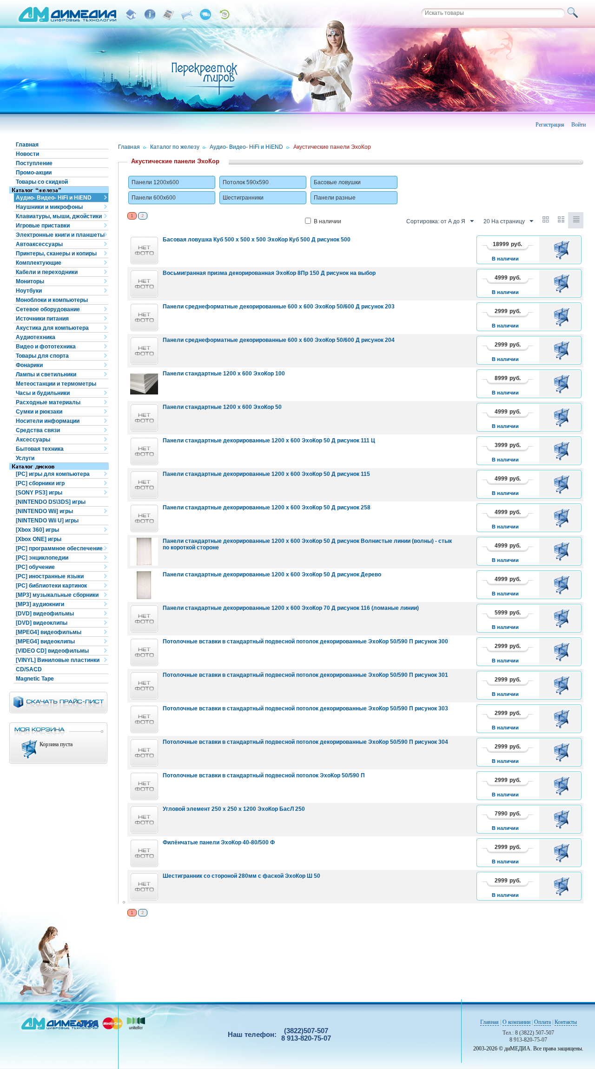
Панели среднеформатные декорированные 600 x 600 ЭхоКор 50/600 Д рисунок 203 (279, 306)
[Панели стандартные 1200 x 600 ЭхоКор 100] (144, 384)
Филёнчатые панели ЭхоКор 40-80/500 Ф (219, 842)
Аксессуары (33, 439)
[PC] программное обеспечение (59, 548)
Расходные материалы (48, 402)
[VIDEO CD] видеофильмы (52, 651)
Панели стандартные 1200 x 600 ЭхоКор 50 (222, 407)
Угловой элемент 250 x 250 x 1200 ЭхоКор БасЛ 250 (234, 809)
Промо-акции (34, 172)
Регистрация (550, 124)
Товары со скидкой (42, 182)
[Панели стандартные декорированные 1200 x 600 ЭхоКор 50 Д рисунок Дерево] (144, 585)
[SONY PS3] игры (39, 492)
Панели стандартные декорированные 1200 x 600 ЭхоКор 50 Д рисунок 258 (266, 507)
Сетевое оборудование (48, 309)
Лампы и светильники (46, 374)
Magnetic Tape (35, 678)
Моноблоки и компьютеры (52, 300)
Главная (27, 144)
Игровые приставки (43, 225)
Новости (27, 154)
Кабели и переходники (47, 272)
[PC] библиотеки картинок (51, 585)
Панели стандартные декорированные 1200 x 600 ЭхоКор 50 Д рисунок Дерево (272, 574)
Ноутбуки (29, 290)
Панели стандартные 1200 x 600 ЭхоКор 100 (224, 373)
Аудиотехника (35, 337)
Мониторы (30, 281)
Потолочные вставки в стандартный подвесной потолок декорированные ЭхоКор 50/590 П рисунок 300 (305, 641)
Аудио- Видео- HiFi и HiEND (54, 197)
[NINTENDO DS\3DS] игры (51, 502)
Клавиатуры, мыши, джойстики (59, 216)
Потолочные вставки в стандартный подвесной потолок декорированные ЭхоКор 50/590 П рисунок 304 (305, 742)
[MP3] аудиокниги (40, 604)
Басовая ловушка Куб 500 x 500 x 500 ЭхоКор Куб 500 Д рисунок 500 (256, 239)
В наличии (327, 221)
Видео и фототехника (46, 346)
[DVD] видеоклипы (41, 623)
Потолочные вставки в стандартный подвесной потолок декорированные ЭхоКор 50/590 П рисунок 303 (305, 708)
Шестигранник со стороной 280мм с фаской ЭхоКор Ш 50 (241, 876)
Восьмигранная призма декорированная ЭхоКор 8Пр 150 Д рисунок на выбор (269, 273)
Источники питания (42, 318)
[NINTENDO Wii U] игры (47, 520)
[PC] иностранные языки (50, 576)
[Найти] (574, 13)
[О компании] (149, 14)
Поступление (34, 163)
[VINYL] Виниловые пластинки (57, 660)
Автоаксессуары (39, 244)
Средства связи (38, 430)
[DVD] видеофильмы (45, 613)
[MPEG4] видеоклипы (45, 641)
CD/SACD (29, 669)
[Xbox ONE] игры (38, 539)
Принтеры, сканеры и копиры (56, 253)
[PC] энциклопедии (42, 558)
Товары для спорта (42, 356)
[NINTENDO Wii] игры (44, 511)
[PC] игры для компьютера (53, 474)
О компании (516, 1022)
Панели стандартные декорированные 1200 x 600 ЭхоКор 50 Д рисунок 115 (266, 474)
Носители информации (47, 421)
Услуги (25, 458)
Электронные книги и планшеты (60, 235)
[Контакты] (186, 14)
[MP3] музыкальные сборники (57, 595)
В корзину (563, 249)
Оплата (542, 1022)
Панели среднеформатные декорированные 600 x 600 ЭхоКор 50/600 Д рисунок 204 (279, 340)
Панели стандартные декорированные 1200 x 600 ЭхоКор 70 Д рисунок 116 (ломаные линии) (291, 608)
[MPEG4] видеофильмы (48, 632)
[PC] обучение (35, 567)
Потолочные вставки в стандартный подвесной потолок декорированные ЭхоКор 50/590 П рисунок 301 (305, 675)
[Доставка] (205, 14)
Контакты (566, 1022)
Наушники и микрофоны (49, 207)
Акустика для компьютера (52, 328)
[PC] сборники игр (40, 483)
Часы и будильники (43, 393)
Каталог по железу (174, 147)
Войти (578, 124)
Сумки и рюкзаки (39, 411)
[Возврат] (224, 14)
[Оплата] (168, 14)
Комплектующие (38, 263)
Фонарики (29, 365)
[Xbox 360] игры (37, 530)
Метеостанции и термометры (56, 384)
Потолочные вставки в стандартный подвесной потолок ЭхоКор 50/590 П (264, 775)
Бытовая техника (40, 449)
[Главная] (131, 14)
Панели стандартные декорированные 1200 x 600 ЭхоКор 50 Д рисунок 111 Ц (269, 440)
